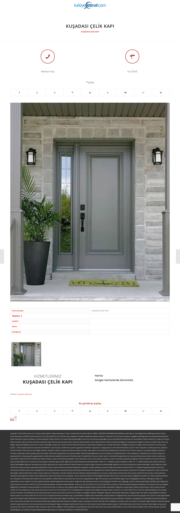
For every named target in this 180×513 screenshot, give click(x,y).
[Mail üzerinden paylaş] (161, 92)
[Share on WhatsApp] (54, 92)
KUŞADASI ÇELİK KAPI (90, 32)
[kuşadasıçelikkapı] (26, 354)
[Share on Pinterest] (72, 92)
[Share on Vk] (125, 92)
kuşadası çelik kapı (25, 394)
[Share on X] (37, 92)
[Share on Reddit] (143, 92)
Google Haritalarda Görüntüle (114, 380)
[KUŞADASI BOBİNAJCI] (178, 256)
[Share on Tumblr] (107, 92)
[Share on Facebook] (19, 92)
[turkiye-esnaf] (90, 5)
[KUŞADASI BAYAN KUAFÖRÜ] (2, 256)
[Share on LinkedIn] (90, 92)
